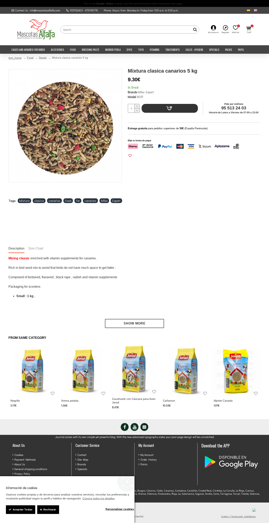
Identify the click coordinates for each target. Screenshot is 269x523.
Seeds (43, 57)
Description (16, 248)
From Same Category (27, 337)
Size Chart (35, 248)
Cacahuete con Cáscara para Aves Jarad (133, 400)
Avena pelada (69, 400)
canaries (90, 201)
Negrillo (15, 400)
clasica (39, 201)
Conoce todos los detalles (99, 498)
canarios (54, 201)
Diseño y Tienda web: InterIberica (238, 516)
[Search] (195, 29)
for (78, 201)
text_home (15, 57)
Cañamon (169, 400)
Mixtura (24, 201)
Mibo (104, 201)
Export (116, 201)
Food (30, 57)
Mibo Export (146, 92)
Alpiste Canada (223, 400)
